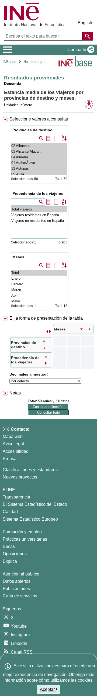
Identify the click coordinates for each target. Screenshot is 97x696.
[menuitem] (48, 214)
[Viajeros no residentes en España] (39, 220)
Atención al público (21, 574)
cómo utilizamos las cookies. (66, 680)
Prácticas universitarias (25, 539)
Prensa (9, 458)
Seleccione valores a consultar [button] (38, 119)
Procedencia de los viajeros (37, 193)
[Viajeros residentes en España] (39, 215)
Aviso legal (13, 443)
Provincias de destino (32, 130)
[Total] (39, 273)
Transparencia (16, 497)
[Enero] (39, 278)
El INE (9, 489)
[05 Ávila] (39, 174)
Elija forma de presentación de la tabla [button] (46, 318)
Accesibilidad (16, 451)
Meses (18, 257)
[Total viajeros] (39, 209)
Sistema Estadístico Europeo (30, 519)
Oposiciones (15, 553)
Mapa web (13, 436)
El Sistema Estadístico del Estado (35, 504)
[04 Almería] (39, 157)
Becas (9, 546)
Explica (10, 561)
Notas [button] (15, 393)
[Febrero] (39, 284)
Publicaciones (16, 588)
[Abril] (39, 295)
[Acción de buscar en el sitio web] (87, 36)
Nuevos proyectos (20, 477)
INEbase (9, 62)
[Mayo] (39, 301)
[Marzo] (39, 290)
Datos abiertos (16, 581)
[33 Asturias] (39, 168)
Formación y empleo (22, 532)
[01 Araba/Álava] (39, 163)
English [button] (85, 23)
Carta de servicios (20, 596)
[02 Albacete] (39, 146)
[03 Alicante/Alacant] (39, 151)
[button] (79, 50)
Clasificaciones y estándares (30, 469)
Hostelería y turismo (39, 62)
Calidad (10, 511)
